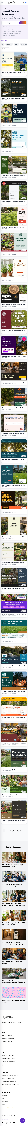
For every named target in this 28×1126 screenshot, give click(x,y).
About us (4, 1095)
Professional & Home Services (10, 1075)
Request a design (6, 1045)
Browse (6, 49)
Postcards (9, 44)
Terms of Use (5, 1118)
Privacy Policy (5, 1119)
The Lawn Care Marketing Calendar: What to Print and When (13, 982)
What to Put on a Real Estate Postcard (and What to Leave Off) (13, 904)
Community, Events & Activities (10, 1085)
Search (23, 23)
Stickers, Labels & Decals (8, 1061)
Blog (3, 1098)
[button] (23, 69)
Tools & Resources (7, 1041)
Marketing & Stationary (8, 1055)
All (2, 44)
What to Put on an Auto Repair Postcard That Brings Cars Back (12, 885)
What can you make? (8, 1038)
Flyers (16, 44)
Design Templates (7, 1035)
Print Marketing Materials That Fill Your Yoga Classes (13, 924)
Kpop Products (6, 1065)
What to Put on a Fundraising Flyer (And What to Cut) (13, 866)
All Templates (5, 8)
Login (3, 1104)
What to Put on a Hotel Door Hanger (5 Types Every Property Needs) (12, 944)
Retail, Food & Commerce (9, 1081)
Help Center (5, 1101)
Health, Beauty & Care (8, 1078)
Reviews (4, 1108)
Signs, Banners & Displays (8, 1058)
